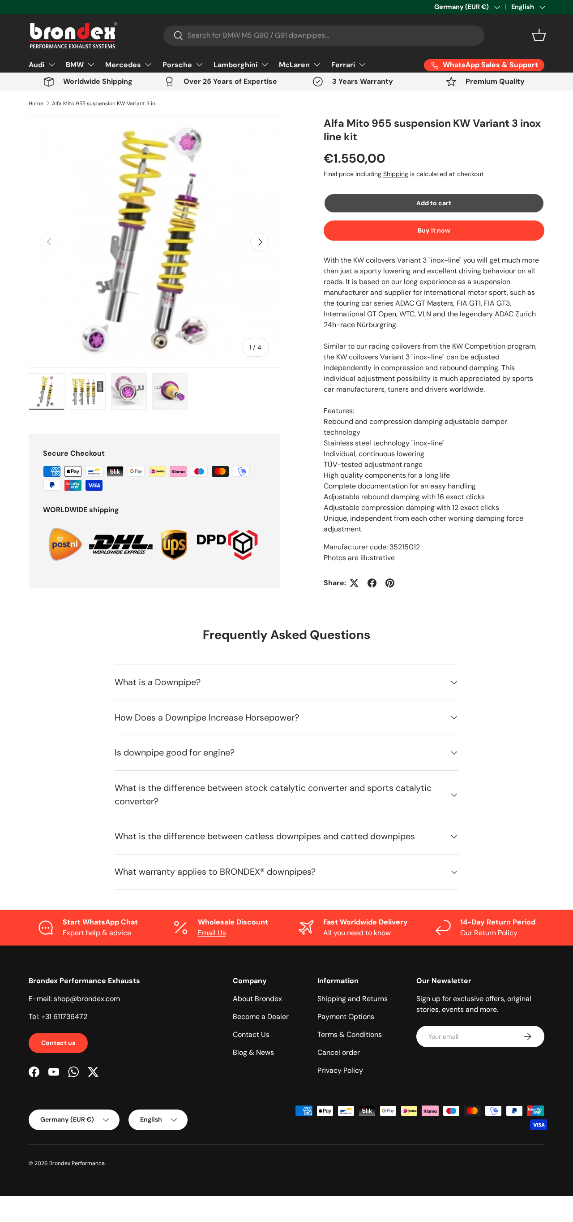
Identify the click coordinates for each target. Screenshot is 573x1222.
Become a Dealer (261, 1016)
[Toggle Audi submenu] (51, 64)
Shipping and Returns (352, 998)
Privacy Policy (340, 1070)
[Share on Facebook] (372, 583)
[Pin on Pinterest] (390, 583)
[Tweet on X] (354, 583)
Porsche (177, 64)
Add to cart (433, 203)
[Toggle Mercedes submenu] (148, 64)
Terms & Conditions (349, 1034)
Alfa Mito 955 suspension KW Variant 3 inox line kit (105, 103)
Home (36, 103)
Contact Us (251, 1034)
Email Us (212, 932)
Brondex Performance (77, 1163)
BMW (75, 64)
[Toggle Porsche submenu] (199, 64)
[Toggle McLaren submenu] (317, 64)
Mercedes (123, 64)
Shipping (395, 174)
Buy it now (434, 230)
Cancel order (338, 1052)
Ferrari (343, 64)
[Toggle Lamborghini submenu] (264, 64)
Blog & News (253, 1052)
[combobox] (323, 35)
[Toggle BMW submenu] (91, 64)
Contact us (58, 1043)
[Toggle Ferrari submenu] (362, 64)
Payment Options (345, 1016)
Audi (36, 64)
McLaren (294, 64)
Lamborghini (235, 64)
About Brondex (257, 998)
